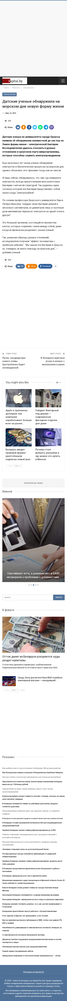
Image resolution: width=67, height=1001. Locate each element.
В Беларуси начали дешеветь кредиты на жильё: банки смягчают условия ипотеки (32, 818)
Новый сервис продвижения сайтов (17, 951)
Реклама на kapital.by (33, 972)
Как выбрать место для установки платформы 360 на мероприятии (31, 768)
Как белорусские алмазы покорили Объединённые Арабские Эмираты (32, 773)
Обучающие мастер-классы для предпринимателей (24, 947)
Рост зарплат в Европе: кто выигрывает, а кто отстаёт (25, 916)
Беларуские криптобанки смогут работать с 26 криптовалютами (29, 911)
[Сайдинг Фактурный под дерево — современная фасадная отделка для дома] (48, 398)
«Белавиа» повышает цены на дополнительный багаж (25, 849)
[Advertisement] (33, 38)
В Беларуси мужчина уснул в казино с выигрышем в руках (53, 361)
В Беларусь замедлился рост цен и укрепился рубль (24, 876)
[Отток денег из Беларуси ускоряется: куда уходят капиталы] (33, 635)
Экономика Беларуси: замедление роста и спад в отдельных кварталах (33, 899)
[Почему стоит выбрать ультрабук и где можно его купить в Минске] (48, 437)
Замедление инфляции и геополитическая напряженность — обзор (31, 956)
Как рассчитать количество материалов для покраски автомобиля (31, 777)
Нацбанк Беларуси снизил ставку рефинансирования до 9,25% (29, 830)
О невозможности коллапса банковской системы (23, 935)
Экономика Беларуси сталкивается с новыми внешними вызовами (30, 895)
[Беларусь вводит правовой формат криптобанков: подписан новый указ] (19, 437)
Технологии (9, 94)
